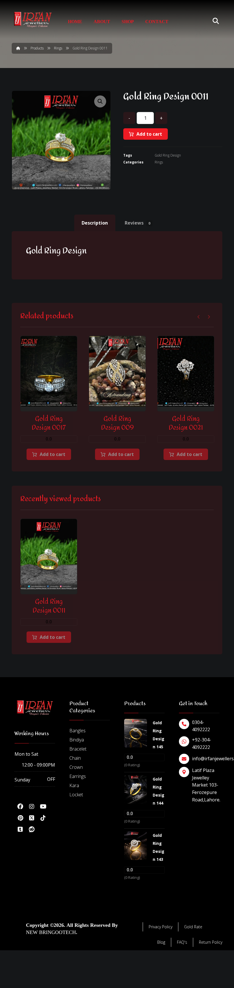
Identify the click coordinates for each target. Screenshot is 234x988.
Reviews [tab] (137, 223)
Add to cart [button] (52, 454)
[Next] (209, 317)
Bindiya (76, 740)
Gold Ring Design (168, 155)
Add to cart (149, 134)
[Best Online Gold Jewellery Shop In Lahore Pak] (33, 19)
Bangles (77, 730)
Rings (159, 162)
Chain (75, 758)
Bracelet (77, 749)
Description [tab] (95, 223)
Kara (74, 785)
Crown (76, 767)
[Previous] (199, 317)
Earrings (77, 776)
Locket (76, 794)
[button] (100, 101)
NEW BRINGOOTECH (51, 932)
